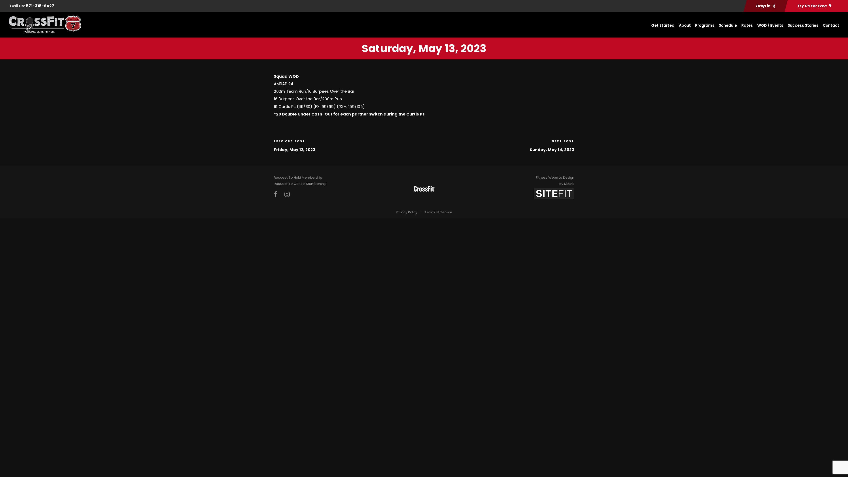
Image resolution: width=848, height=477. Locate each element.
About (685, 25)
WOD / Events (770, 25)
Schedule (728, 25)
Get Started (662, 25)
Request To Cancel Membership (300, 183)
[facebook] (275, 194)
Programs (704, 25)
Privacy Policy (406, 212)
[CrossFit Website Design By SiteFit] (554, 193)
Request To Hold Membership (298, 177)
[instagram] (287, 194)
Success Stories (803, 25)
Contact (831, 25)
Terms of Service (438, 212)
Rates (747, 25)
